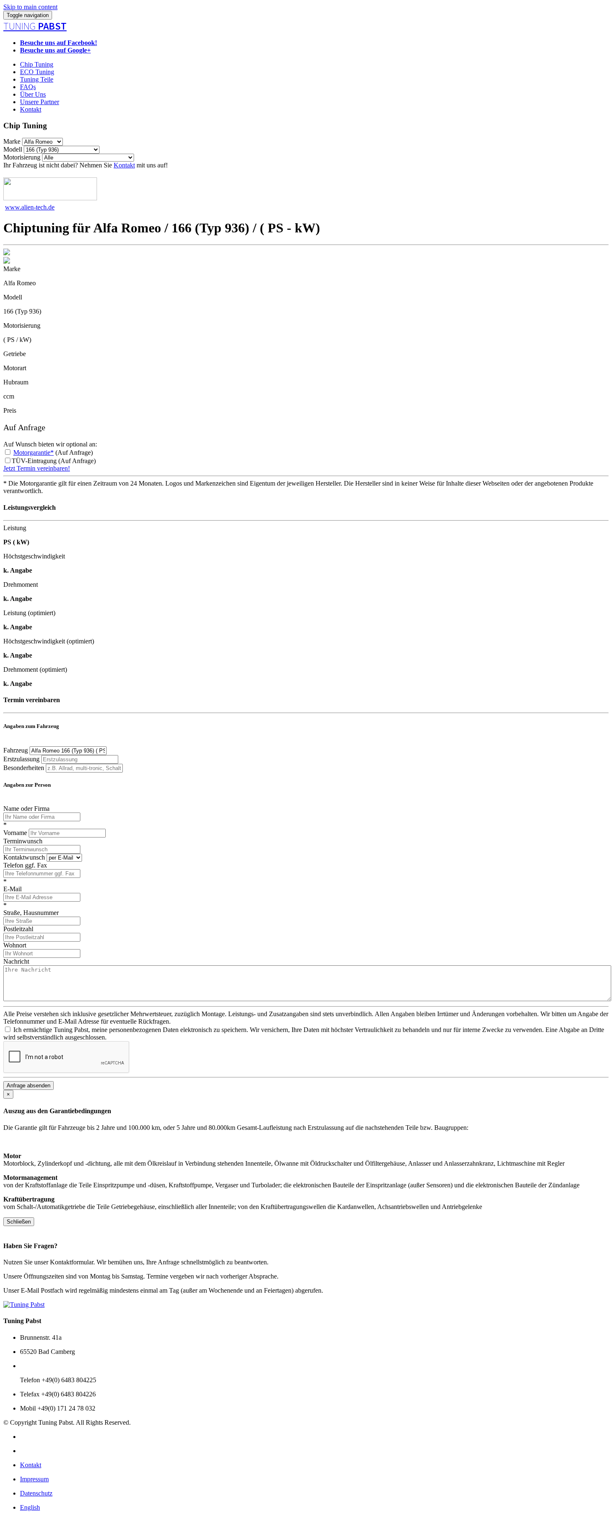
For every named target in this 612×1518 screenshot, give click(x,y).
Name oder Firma (26, 808)
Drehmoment (20, 584)
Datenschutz (36, 1493)
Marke (11, 141)
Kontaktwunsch (24, 857)
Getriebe (14, 353)
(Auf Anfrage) (53, 452)
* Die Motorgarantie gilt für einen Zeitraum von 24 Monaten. (83, 483)
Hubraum (15, 382)
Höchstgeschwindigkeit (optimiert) (48, 641)
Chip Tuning (36, 64)
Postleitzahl (18, 928)
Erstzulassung (21, 759)
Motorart (14, 367)
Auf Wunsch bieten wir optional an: (50, 444)
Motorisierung (21, 157)
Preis (9, 410)
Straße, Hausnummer (31, 912)
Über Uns (33, 94)
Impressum (34, 1479)
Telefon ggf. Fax (25, 865)
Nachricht (16, 961)
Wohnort (14, 945)
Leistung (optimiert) (29, 612)
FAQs (28, 86)
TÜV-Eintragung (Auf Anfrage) (54, 460)
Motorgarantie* (33, 452)
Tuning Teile (36, 79)
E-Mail (12, 888)
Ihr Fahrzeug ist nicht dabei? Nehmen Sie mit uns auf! (85, 165)
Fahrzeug (15, 750)
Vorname (15, 832)
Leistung (14, 527)
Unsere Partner (39, 101)
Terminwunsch (22, 841)
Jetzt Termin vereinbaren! (36, 468)
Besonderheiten (23, 767)
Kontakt (30, 109)
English (30, 1507)
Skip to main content (30, 6)
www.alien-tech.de (30, 207)
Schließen (19, 1222)
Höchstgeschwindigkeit (34, 556)
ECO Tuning (37, 71)
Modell (12, 149)
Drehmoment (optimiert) (35, 669)
